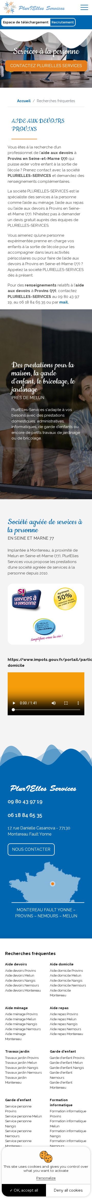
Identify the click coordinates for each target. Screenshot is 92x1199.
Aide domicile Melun (65, 975)
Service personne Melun (23, 1116)
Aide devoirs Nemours (22, 985)
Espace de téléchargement (26, 22)
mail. (64, 302)
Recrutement (63, 22)
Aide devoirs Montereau (23, 990)
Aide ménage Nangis (21, 1024)
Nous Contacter (31, 849)
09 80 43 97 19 (25, 801)
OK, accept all (25, 1190)
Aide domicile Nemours (68, 985)
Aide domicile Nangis (66, 980)
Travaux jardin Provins (22, 1058)
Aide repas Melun (63, 1019)
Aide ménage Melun (20, 1019)
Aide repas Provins (64, 1014)
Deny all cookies (68, 1190)
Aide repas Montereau (66, 1034)
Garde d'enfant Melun (66, 1063)
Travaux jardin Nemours (23, 1072)
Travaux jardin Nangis (21, 1068)
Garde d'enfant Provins (67, 1058)
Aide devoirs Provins (20, 971)
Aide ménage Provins (21, 1014)
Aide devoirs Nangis (20, 980)
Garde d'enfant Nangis (67, 1068)
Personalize (46, 1178)
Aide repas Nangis (63, 1024)
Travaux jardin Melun (21, 1063)
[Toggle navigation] (84, 7)
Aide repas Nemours (65, 1029)
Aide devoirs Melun (19, 975)
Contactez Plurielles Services (46, 65)
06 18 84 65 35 (25, 815)
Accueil (24, 101)
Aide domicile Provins (66, 971)
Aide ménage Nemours (23, 1029)
